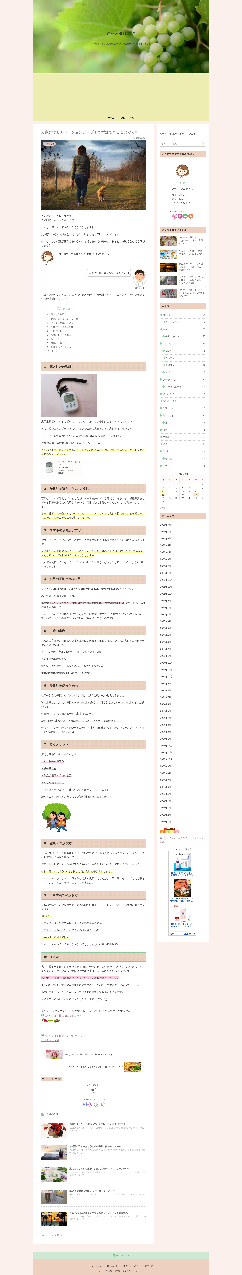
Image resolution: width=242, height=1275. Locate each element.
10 (163, 491)
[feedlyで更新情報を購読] (96, 1104)
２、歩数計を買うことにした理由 (63, 318)
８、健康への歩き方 (56, 343)
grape (182, 182)
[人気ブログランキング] (50, 1020)
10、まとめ (52, 351)
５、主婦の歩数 (54, 330)
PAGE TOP (122, 1255)
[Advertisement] (121, 94)
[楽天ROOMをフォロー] (90, 1104)
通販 (59, 1079)
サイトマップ (95, 1266)
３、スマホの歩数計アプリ (59, 322)
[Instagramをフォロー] (85, 1104)
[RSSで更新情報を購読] (102, 1104)
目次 (59, 308)
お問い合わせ (111, 1266)
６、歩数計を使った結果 (58, 335)
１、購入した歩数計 (56, 314)
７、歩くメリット (55, 339)
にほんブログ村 (50, 1040)
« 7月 (162, 508)
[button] (93, 1090)
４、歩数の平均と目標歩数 (59, 326)
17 (163, 495)
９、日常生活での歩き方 (58, 347)
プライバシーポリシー (131, 1266)
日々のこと (49, 1079)
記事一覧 (149, 1266)
